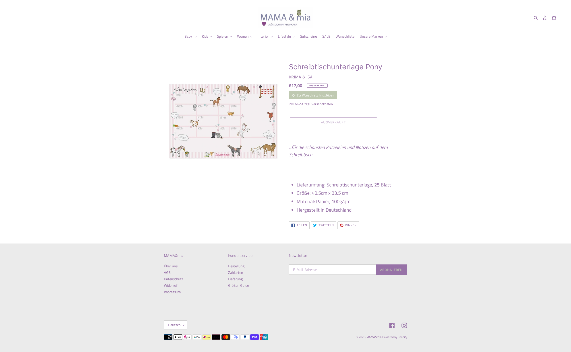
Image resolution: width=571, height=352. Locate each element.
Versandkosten (322, 103)
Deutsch (174, 324)
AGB (167, 272)
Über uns (171, 266)
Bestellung (236, 266)
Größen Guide (238, 285)
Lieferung (235, 279)
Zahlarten (235, 272)
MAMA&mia (374, 337)
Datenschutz (173, 279)
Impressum (172, 292)
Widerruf (170, 285)
